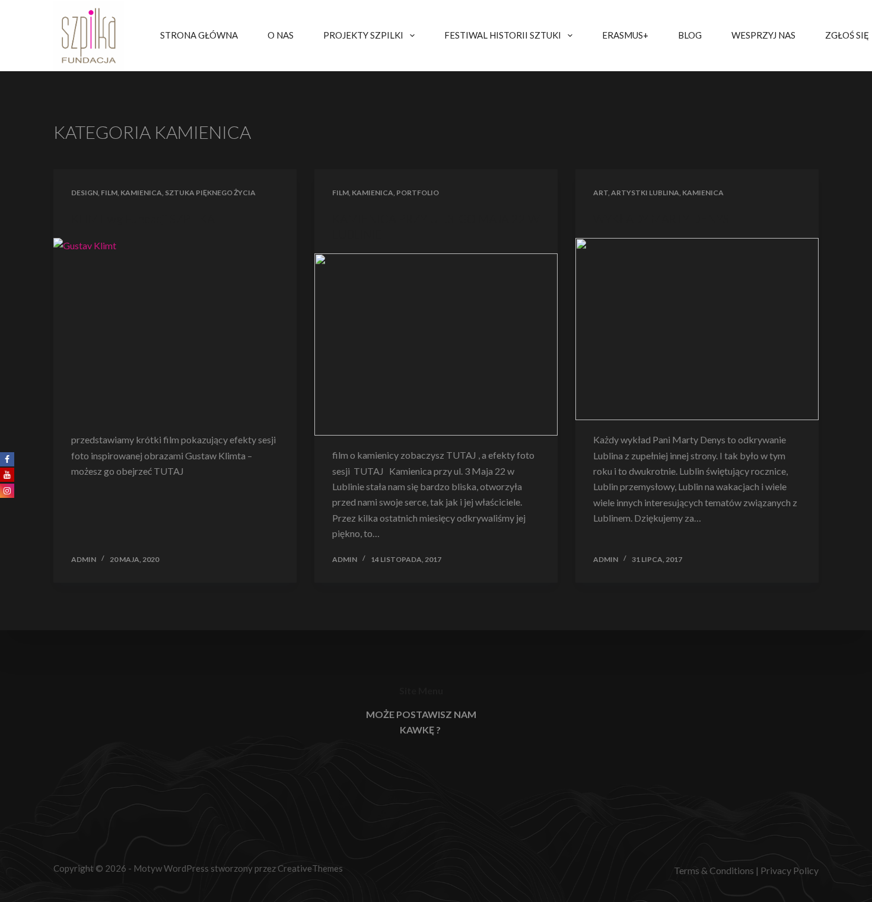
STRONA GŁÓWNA (199, 35)
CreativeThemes (310, 868)
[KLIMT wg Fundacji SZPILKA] (175, 329)
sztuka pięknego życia (210, 192)
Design (84, 192)
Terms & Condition (712, 870)
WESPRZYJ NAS (763, 35)
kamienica (141, 192)
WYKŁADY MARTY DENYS (661, 218)
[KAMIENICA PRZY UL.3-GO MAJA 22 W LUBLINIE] (436, 344)
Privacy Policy (789, 870)
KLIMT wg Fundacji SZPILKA (143, 218)
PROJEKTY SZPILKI (363, 35)
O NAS (281, 35)
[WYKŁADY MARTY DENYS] (697, 329)
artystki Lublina (645, 192)
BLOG (690, 35)
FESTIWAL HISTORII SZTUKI (502, 35)
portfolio (417, 192)
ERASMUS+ (625, 35)
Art (600, 192)
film (109, 192)
